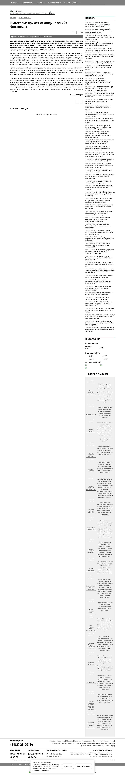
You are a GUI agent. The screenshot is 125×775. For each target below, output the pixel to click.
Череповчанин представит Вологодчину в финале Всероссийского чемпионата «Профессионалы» (99, 43)
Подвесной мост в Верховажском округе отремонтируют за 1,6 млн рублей (99, 114)
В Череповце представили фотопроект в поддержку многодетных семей (99, 310)
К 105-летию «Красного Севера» (63, 743)
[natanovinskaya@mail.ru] (89, 555)
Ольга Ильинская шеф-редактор (91, 392)
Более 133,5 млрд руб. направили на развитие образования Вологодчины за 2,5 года (98, 31)
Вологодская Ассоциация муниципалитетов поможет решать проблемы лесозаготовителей (99, 200)
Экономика (61, 741)
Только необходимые (83, 766)
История (20, 764)
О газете (13, 764)
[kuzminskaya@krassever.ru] (89, 730)
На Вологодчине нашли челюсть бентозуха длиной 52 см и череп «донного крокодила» (99, 50)
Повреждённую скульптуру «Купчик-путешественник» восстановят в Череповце (99, 329)
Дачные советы (86, 746)
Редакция (28, 764)
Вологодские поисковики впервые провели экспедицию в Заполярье (99, 187)
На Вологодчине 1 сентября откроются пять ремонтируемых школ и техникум (99, 56)
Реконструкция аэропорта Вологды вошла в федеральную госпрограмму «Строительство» (99, 88)
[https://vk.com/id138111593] (90, 397)
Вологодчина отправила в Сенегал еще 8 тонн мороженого (99, 293)
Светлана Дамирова (91, 663)
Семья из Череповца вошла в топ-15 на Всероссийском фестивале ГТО (97, 245)
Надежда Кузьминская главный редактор (91, 725)
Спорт (95, 741)
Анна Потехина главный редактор (90, 587)
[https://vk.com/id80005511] (91, 730)
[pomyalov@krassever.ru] (90, 417)
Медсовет (104, 743)
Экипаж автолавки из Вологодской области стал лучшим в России (98, 108)
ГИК (113, 760)
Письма (111, 743)
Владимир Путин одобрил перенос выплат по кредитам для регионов (99, 101)
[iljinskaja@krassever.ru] (88, 397)
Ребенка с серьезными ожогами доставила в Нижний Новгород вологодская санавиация (99, 74)
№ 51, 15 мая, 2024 (25, 18)
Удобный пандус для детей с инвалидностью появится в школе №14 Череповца (99, 95)
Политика (53, 741)
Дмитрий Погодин (91, 430)
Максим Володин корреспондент (91, 487)
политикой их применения (41, 770)
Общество (69, 741)
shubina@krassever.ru (54, 756)
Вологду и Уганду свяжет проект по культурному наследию (98, 276)
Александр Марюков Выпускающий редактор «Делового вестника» (91, 705)
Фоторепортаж (103, 741)
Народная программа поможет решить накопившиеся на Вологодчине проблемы (97, 148)
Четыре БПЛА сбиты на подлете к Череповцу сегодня (98, 182)
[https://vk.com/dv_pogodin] (90, 434)
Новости (90, 18)
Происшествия (87, 741)
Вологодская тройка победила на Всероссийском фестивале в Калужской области (99, 232)
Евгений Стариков (91, 569)
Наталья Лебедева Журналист (91, 550)
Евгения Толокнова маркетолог (90, 611)
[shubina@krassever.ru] (90, 515)
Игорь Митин (91, 682)
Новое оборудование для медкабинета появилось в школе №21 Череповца (99, 206)
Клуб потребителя (93, 743)
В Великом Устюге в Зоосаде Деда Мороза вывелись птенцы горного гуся (99, 226)
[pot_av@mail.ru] (90, 592)
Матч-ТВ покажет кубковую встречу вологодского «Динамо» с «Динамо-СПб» (99, 176)
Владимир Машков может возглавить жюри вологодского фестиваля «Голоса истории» (99, 213)
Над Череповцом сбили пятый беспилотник (98, 171)
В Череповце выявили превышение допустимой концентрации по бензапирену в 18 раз (99, 165)
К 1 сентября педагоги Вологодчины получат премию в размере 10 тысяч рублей (99, 37)
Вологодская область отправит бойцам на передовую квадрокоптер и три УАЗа (97, 219)
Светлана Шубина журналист (91, 511)
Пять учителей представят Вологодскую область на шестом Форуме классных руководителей (99, 154)
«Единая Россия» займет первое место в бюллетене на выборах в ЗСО (99, 264)
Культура (77, 741)
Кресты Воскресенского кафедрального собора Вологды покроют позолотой (99, 238)
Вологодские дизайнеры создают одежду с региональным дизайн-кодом (99, 120)
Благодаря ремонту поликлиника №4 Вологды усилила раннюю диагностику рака (97, 24)
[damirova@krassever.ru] (90, 667)
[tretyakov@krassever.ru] (90, 474)
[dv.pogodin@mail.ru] (88, 434)
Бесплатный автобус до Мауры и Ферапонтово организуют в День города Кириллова (99, 323)
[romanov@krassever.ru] (90, 492)
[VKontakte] (46, 117)
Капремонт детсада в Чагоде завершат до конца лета (97, 298)
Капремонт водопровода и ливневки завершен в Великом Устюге (99, 160)
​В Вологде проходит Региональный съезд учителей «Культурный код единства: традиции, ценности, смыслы (98, 134)
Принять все (68, 766)
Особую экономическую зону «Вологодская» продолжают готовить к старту (98, 288)
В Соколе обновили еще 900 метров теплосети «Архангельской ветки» (98, 67)
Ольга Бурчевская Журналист (91, 454)
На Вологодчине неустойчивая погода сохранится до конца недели (98, 281)
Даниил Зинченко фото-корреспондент (91, 628)
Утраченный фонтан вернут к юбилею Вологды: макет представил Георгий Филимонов (100, 316)
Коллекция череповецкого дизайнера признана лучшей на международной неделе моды (99, 141)
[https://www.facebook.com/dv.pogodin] (92, 434)
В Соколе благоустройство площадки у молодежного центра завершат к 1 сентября (99, 251)
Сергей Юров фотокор (91, 528)
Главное (13, 18)
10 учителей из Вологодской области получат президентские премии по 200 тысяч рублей (98, 81)
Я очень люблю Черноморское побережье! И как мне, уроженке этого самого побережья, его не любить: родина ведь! (105, 606)
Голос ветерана (98, 746)
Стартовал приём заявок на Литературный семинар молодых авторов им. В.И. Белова (100, 270)
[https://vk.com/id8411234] (91, 555)
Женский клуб (109, 746)
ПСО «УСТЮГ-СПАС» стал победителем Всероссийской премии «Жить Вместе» (98, 303)
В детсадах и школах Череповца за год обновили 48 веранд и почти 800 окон (99, 258)
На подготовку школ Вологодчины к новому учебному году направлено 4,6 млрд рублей (98, 127)
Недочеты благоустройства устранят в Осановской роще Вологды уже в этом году (100, 194)
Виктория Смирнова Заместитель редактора (91, 646)
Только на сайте (80, 743)
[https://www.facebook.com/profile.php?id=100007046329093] (92, 397)
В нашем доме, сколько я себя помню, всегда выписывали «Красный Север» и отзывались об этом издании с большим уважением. (105, 698)
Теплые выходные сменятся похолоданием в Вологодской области (100, 62)
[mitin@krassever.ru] (90, 685)
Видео (112, 741)
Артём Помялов (91, 414)
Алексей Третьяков (91, 470)
